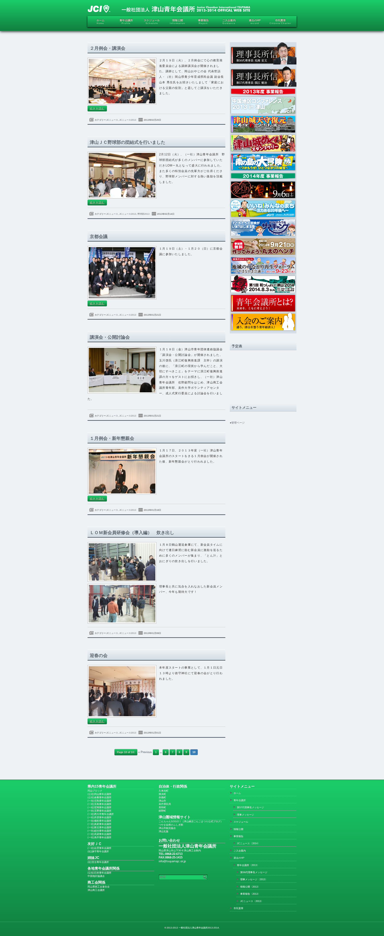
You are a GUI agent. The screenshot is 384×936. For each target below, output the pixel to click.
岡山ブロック (95, 790)
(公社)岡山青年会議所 (99, 794)
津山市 (162, 800)
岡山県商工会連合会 (99, 886)
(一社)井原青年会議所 (99, 817)
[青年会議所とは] (263, 302)
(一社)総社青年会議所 (99, 830)
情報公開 (238, 829)
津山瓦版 (163, 831)
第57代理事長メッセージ (250, 807)
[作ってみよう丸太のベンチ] (263, 246)
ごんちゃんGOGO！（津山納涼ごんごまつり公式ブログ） (191, 821)
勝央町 (162, 794)
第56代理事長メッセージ (253, 872)
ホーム (237, 793)
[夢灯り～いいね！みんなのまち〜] (263, 189)
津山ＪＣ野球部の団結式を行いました (127, 142)
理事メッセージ (245, 814)
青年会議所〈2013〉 (248, 865)
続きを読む (97, 108)
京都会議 (99, 236)
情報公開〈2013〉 (250, 886)
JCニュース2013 (127, 120)
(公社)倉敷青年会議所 (99, 797)
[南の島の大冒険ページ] (263, 170)
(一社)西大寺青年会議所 (101, 814)
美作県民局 (165, 804)
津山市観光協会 (167, 828)
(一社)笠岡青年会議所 (99, 807)
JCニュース (112, 120)
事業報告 (238, 836)
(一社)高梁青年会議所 (99, 834)
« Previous (145, 752)
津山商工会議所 (96, 890)
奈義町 (162, 797)
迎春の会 (99, 655)
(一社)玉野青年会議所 (99, 810)
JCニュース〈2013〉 (251, 901)
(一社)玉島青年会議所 (99, 804)
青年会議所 (240, 800)
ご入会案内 (240, 850)
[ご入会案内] (263, 321)
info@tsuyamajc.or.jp (172, 861)
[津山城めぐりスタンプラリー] (263, 142)
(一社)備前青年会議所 (99, 820)
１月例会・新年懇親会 (112, 438)
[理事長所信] (263, 53)
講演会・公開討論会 (110, 337)
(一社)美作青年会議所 (99, 837)
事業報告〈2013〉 (250, 893)
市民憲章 (238, 908)
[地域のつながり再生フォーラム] (263, 265)
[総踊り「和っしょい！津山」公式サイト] (263, 284)
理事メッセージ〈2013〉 (254, 879)
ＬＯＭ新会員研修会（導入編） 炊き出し (132, 532)
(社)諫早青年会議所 (98, 851)
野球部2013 (144, 214)
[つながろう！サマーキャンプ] (263, 227)
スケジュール (241, 821)
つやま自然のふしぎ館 (171, 824)
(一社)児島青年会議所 (99, 800)
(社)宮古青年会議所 (98, 862)
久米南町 (163, 790)
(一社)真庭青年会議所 (99, 824)
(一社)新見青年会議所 (99, 827)
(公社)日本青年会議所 (99, 872)
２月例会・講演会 (107, 48)
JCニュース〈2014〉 (248, 843)
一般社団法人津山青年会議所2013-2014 (199, 927)
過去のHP (239, 857)
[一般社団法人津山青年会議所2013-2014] (169, 9)
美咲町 (162, 807)
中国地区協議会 (96, 876)
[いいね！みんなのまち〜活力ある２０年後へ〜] (263, 208)
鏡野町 (162, 810)
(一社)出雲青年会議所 (99, 848)
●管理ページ (237, 422)
